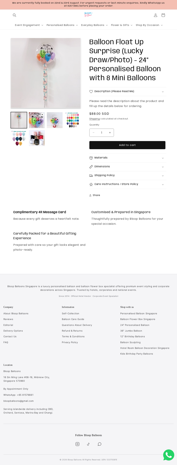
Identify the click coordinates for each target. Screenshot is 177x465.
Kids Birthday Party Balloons (136, 353)
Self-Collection (70, 313)
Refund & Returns (72, 330)
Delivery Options (13, 330)
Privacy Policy (70, 342)
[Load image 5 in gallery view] (37, 138)
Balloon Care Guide (73, 319)
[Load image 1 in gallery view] (19, 120)
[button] (14, 15)
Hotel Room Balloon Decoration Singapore (144, 348)
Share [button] (96, 195)
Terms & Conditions (73, 336)
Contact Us (10, 336)
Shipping (94, 118)
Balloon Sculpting (130, 342)
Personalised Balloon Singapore (138, 313)
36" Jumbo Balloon (131, 330)
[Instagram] (77, 444)
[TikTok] (88, 444)
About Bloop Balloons (16, 313)
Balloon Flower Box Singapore (137, 319)
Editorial (8, 325)
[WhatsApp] (99, 444)
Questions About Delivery (77, 325)
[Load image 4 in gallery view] (19, 138)
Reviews (8, 319)
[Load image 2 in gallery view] (55, 120)
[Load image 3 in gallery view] (72, 120)
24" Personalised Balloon (134, 325)
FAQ (5, 342)
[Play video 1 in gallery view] (37, 120)
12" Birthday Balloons (132, 336)
